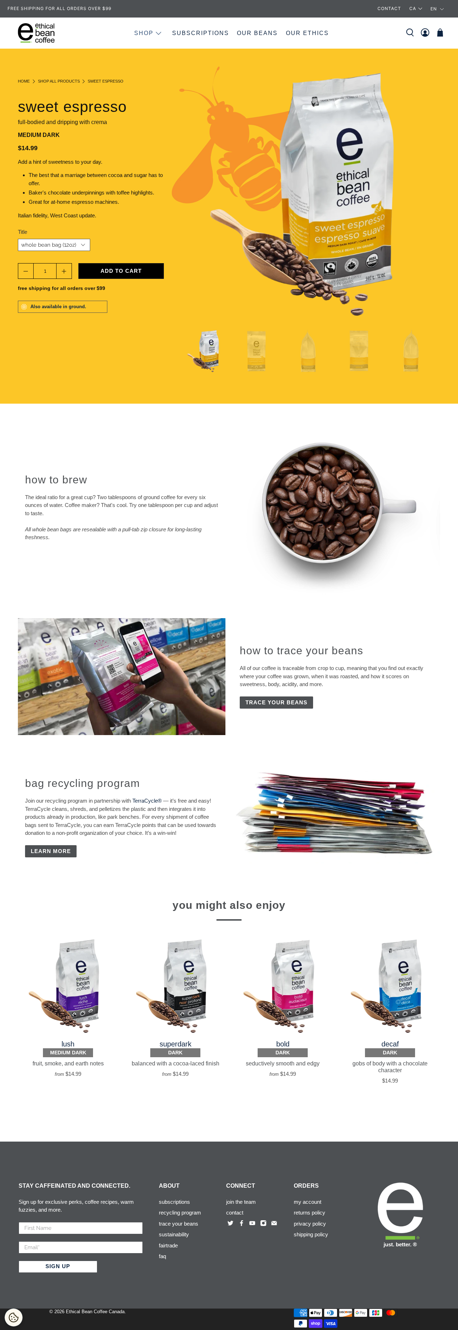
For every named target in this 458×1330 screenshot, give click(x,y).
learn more (51, 851)
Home (24, 81)
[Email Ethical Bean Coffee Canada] (275, 1224)
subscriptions (174, 1202)
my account (307, 1202)
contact (234, 1213)
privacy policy (310, 1224)
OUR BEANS (257, 33)
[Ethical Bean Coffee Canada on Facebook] (242, 1224)
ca (412, 8)
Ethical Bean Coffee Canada (95, 1311)
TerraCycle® (147, 801)
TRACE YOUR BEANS (276, 702)
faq (162, 1256)
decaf (390, 1044)
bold (282, 1044)
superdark (175, 1044)
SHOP (144, 33)
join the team (241, 1202)
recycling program (180, 1213)
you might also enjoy (229, 905)
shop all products (59, 81)
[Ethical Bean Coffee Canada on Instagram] (264, 1224)
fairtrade (168, 1245)
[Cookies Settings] (14, 1317)
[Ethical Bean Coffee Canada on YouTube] (253, 1224)
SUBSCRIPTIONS (200, 33)
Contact (389, 8)
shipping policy (311, 1234)
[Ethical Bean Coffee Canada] (36, 33)
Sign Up (57, 1266)
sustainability (174, 1234)
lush (68, 1044)
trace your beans (178, 1224)
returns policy (309, 1213)
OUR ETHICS (307, 33)
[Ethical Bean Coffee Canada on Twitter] (231, 1224)
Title (22, 232)
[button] (437, 8)
